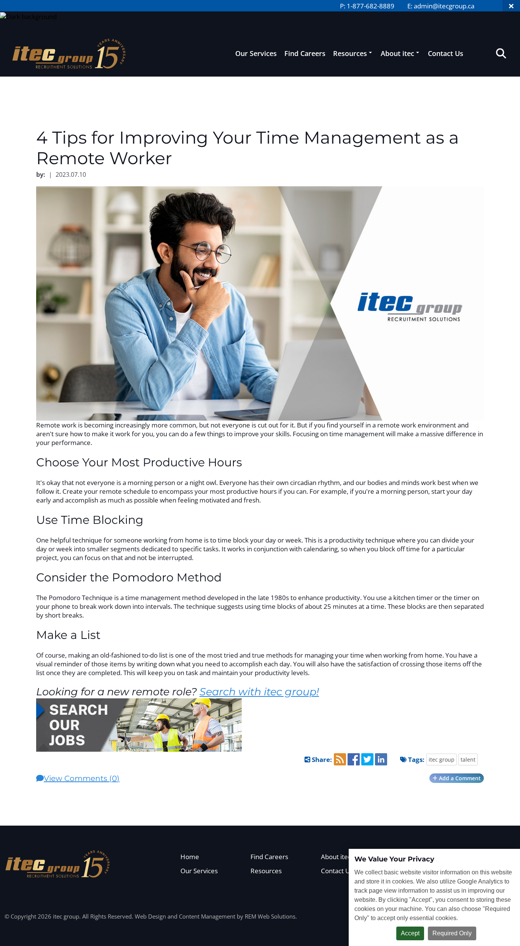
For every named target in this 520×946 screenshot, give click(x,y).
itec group (442, 759)
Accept (410, 933)
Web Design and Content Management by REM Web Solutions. (216, 916)
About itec (397, 53)
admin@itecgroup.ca (444, 6)
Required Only (452, 933)
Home (189, 856)
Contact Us (445, 53)
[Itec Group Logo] (58, 863)
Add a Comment (459, 778)
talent (468, 759)
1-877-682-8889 (370, 6)
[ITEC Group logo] (69, 53)
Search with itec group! (259, 691)
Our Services (256, 53)
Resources (350, 53)
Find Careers (304, 53)
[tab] (260, 778)
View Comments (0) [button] (82, 778)
